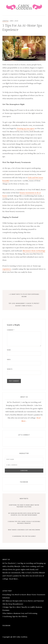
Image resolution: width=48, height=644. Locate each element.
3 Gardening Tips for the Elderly (24, 536)
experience (6, 269)
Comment (11, 330)
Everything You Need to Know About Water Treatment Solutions (24, 506)
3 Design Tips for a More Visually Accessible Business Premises (24, 522)
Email (9, 359)
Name (9, 350)
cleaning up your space (26, 128)
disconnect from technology (34, 250)
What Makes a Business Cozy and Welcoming (24, 530)
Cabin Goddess (24, 7)
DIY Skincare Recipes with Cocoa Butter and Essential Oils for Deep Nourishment (24, 514)
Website (9, 369)
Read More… (14, 579)
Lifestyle (5, 21)
